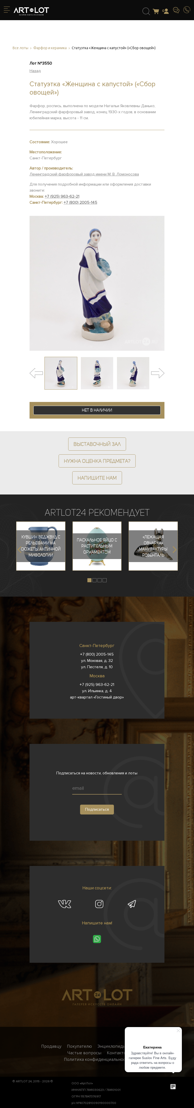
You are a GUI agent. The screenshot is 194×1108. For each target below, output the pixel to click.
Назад (35, 70)
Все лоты (20, 48)
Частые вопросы (84, 1052)
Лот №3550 (41, 63)
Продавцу (51, 1046)
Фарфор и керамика (50, 48)
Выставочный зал (97, 444)
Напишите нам (97, 478)
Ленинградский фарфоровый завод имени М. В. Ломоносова (84, 174)
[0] (157, 12)
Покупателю (79, 1046)
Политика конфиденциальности (97, 1059)
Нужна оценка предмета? (97, 461)
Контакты (117, 1052)
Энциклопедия (113, 1046)
